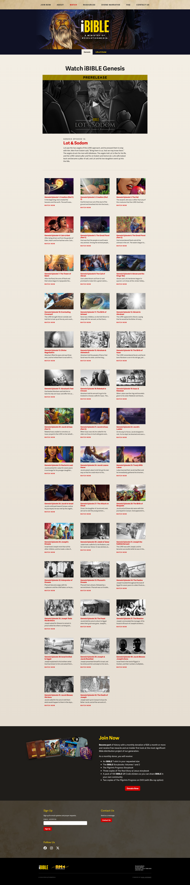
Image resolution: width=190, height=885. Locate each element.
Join (46, 4)
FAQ (128, 4)
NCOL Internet (146, 877)
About (60, 4)
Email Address (50, 819)
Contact (142, 4)
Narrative (110, 4)
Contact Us (106, 820)
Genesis (87, 52)
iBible (43, 867)
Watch (73, 4)
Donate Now (133, 788)
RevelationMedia (60, 867)
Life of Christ (101, 52)
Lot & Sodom (75, 143)
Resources (89, 4)
